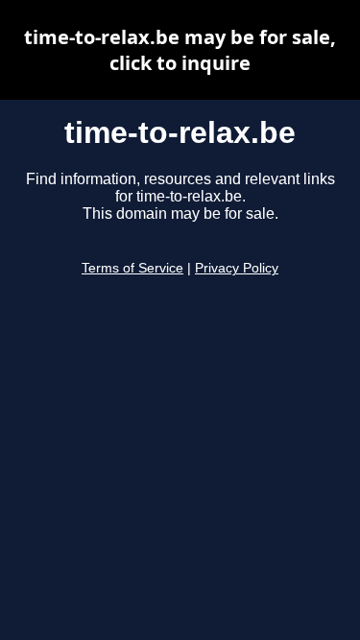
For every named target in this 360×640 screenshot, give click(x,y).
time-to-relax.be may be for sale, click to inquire (180, 50)
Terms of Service (132, 268)
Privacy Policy (236, 268)
